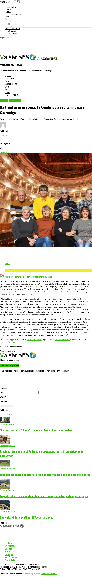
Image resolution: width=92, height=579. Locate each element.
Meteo (7, 24)
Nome (3, 392)
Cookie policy (9, 554)
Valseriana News (34, 339)
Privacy (7, 551)
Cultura (8, 21)
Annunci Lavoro (11, 33)
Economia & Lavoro (13, 14)
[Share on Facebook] (48, 250)
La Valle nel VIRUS (12, 29)
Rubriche (8, 26)
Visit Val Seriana (11, 557)
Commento (5, 388)
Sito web (3, 401)
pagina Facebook (62, 339)
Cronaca (8, 9)
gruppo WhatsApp (7, 342)
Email (3, 397)
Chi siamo (8, 548)
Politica (8, 12)
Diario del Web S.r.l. (49, 574)
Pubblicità (8, 543)
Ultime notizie (10, 7)
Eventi (7, 19)
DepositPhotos (10, 560)
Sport (7, 17)
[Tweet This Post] (48, 253)
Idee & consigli (11, 31)
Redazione (4, 152)
